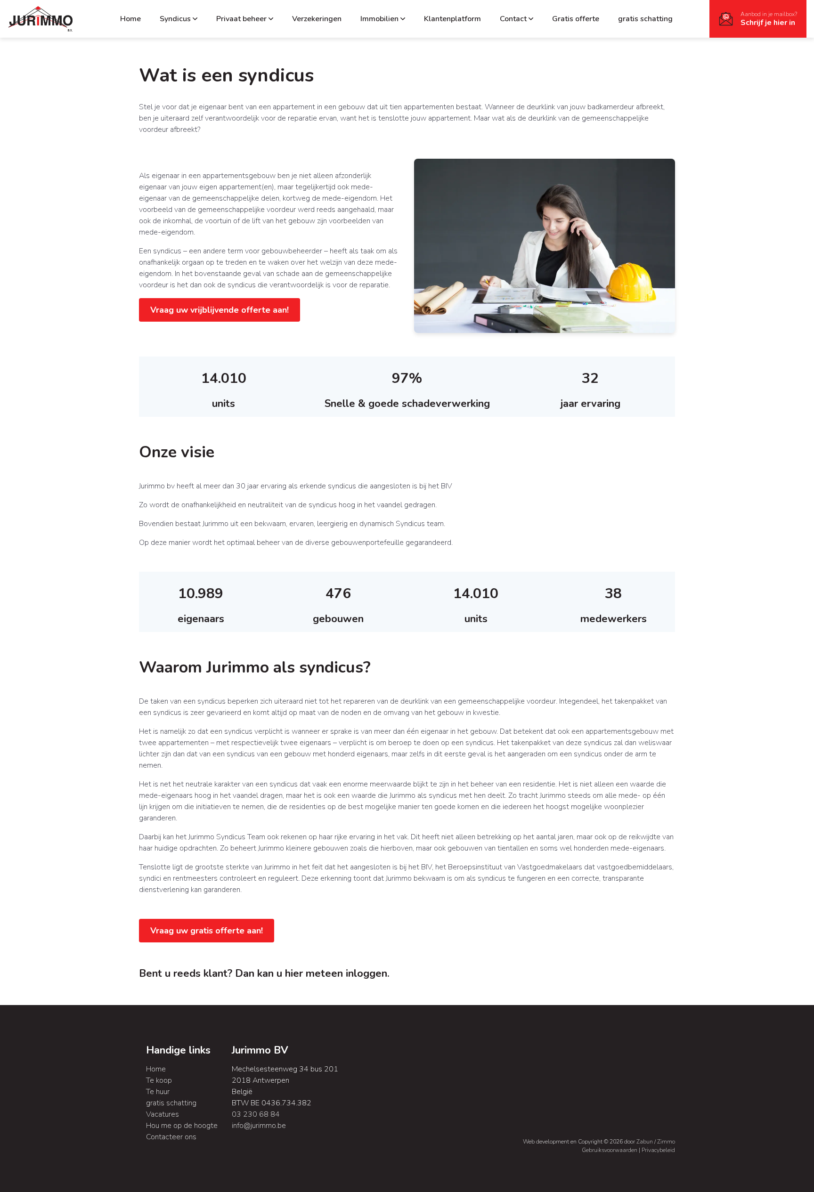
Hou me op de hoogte (182, 1125)
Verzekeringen (317, 19)
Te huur (158, 1092)
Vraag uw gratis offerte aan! (206, 930)
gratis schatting (645, 19)
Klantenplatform (452, 19)
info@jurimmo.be (259, 1125)
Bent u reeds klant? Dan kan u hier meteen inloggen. (264, 973)
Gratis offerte (575, 19)
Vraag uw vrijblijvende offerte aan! (219, 310)
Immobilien (379, 19)
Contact (513, 19)
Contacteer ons (171, 1137)
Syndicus (175, 19)
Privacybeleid (658, 1150)
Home (130, 19)
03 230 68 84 (256, 1114)
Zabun (644, 1141)
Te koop (159, 1080)
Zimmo (666, 1141)
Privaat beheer (241, 19)
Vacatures (162, 1114)
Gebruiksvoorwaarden (610, 1150)
